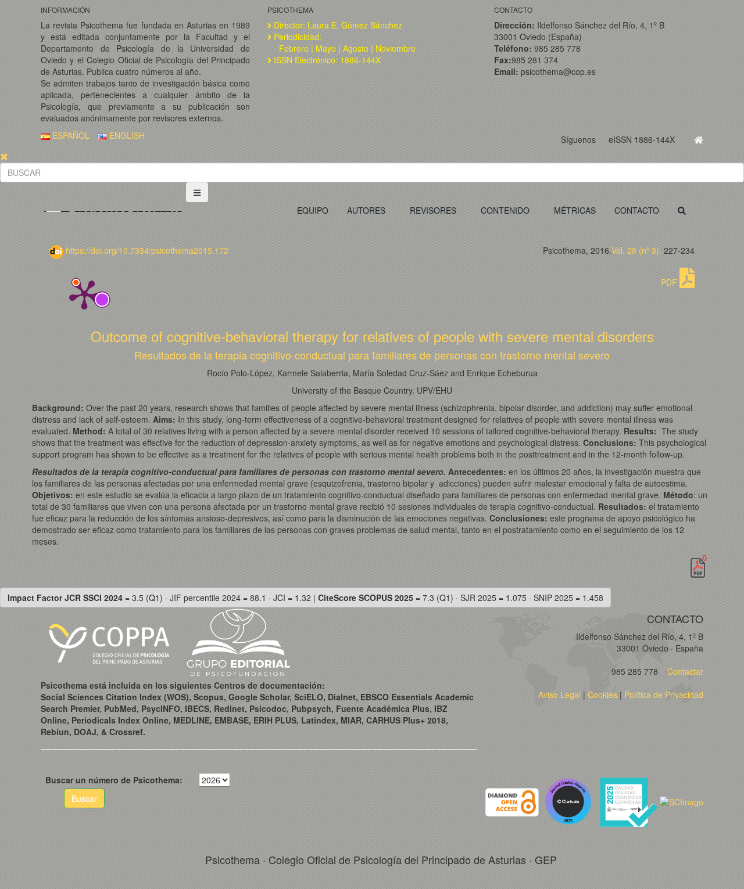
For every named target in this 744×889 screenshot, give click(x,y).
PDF (670, 282)
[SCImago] (681, 801)
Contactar (684, 671)
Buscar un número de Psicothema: (114, 780)
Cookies (602, 694)
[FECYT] (629, 801)
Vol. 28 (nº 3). (636, 250)
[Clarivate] (570, 801)
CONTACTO (636, 210)
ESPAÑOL (70, 135)
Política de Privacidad (663, 694)
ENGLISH (126, 135)
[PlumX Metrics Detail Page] (84, 294)
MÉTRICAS (575, 210)
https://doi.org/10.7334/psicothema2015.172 (145, 250)
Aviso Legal (559, 694)
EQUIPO (312, 210)
